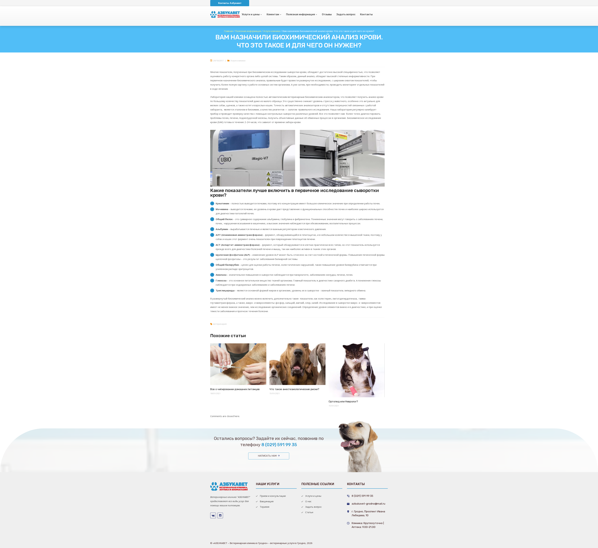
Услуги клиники (237, 60)
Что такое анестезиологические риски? (294, 389)
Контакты (366, 14)
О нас (308, 501)
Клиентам (273, 14)
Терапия (264, 506)
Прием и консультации (273, 495)
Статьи (309, 512)
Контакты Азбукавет (229, 3)
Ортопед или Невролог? (343, 401)
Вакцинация (266, 501)
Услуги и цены (251, 14)
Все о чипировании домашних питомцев (235, 389)
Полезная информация (300, 14)
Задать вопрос (345, 14)
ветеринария (220, 324)
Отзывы (327, 14)
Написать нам (267, 455)
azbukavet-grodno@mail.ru (368, 503)
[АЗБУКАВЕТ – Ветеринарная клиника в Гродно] (229, 486)
